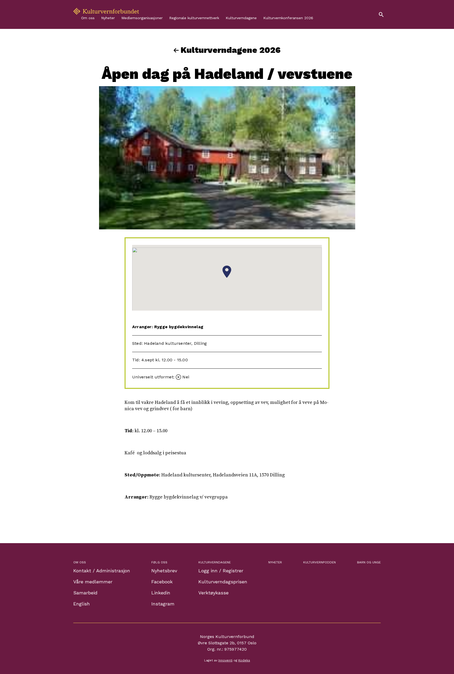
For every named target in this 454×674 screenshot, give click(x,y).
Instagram (162, 603)
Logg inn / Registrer (220, 570)
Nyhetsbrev (164, 570)
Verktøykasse (213, 592)
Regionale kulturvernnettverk (194, 18)
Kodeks (244, 660)
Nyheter (108, 18)
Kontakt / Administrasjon (101, 570)
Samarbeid (85, 592)
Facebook (162, 581)
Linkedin (160, 592)
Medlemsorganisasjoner (142, 18)
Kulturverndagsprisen (222, 581)
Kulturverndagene (241, 18)
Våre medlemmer (92, 581)
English (81, 603)
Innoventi (225, 660)
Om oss (88, 18)
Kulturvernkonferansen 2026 (288, 18)
